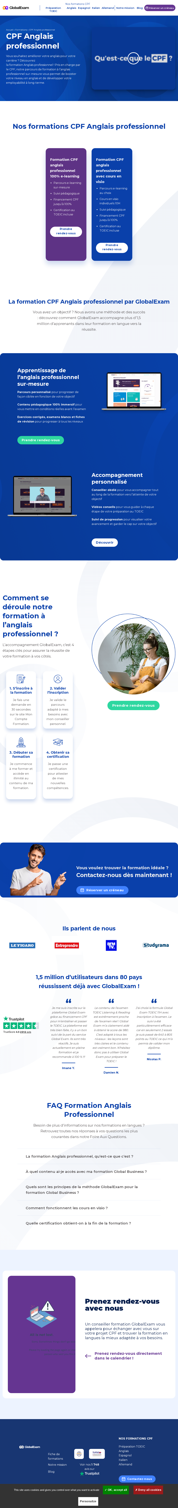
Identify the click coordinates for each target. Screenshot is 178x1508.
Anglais (71, 8)
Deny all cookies (149, 1489)
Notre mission (125, 8)
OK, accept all (117, 1489)
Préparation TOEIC (53, 9)
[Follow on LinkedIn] (29, 1472)
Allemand (108, 8)
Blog (140, 8)
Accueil (9, 29)
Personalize (88, 1501)
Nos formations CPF (77, 4)
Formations (21, 29)
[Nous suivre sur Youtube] (38, 1462)
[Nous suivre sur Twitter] (29, 1462)
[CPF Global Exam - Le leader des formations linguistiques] (16, 8)
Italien (96, 8)
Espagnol (84, 8)
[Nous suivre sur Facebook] (21, 1462)
